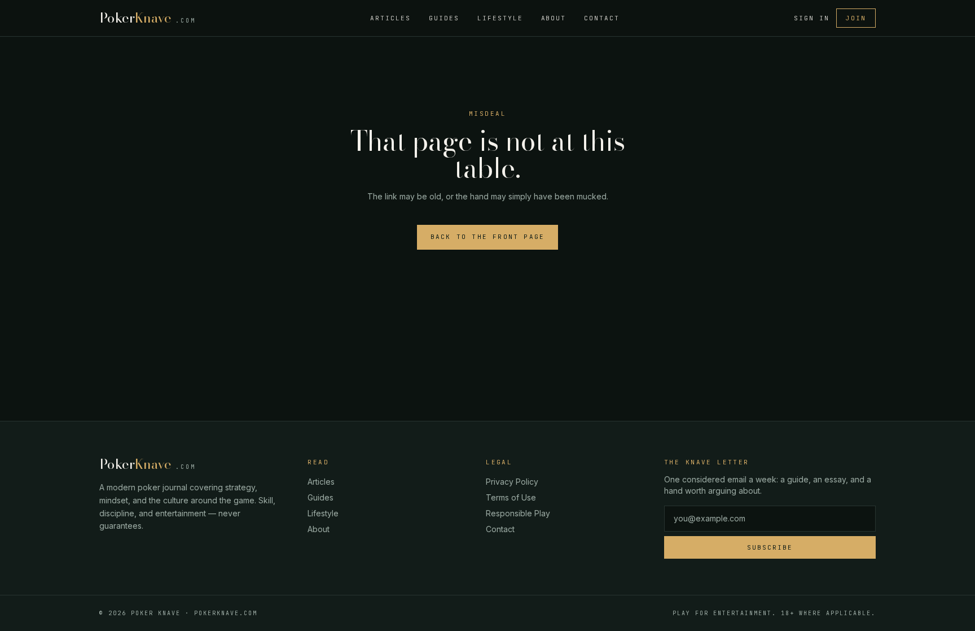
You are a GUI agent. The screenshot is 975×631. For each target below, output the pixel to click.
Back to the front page (487, 237)
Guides (444, 18)
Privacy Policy (512, 481)
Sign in (811, 18)
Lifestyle (500, 18)
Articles (390, 18)
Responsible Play (518, 513)
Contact (602, 18)
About (553, 18)
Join (856, 18)
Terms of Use (511, 497)
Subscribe (770, 547)
